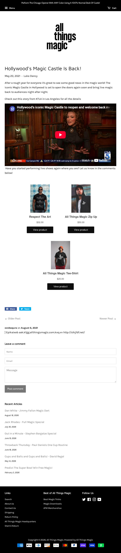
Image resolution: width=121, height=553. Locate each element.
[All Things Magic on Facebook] (89, 500)
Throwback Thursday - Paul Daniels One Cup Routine (36, 444)
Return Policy (11, 517)
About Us (9, 503)
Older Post (14, 318)
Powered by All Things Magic (78, 540)
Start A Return (12, 526)
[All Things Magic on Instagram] (94, 500)
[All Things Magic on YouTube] (99, 500)
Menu (12, 8)
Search (8, 499)
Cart (114, 8)
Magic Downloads (52, 503)
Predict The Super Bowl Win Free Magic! (28, 467)
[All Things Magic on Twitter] (84, 500)
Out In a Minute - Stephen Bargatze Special (30, 433)
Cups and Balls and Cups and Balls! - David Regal (34, 456)
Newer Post (106, 318)
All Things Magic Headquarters (20, 521)
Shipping (9, 512)
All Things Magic (55, 540)
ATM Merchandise (52, 508)
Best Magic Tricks (52, 499)
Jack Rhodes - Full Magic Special (24, 422)
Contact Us (10, 508)
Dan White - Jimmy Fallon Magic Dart (27, 410)
